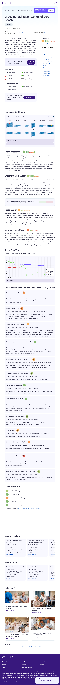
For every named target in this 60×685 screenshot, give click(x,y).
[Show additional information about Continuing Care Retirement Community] (13, 76)
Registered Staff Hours (48, 54)
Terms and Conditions (27, 667)
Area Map (45, 69)
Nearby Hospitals (47, 71)
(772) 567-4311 (9, 554)
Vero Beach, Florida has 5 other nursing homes (29, 508)
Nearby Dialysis (46, 73)
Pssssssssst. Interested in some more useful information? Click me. (47, 680)
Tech (3, 667)
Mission (4, 664)
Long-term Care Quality (48, 61)
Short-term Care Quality (48, 58)
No (51, 202)
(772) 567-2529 (32, 578)
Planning (23, 664)
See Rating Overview (46, 43)
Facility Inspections (47, 56)
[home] (7, 3)
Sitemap (42, 664)
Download (51, 10)
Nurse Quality (46, 59)
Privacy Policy (43, 661)
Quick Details (46, 50)
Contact (4, 661)
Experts (23, 661)
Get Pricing (30, 62)
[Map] (30, 523)
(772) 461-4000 (32, 554)
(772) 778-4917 (9, 578)
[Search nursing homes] (54, 3)
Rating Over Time (47, 63)
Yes (43, 202)
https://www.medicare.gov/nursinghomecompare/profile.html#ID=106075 (23, 646)
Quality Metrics (46, 65)
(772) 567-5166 (22, 32)
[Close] (57, 680)
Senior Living (11, 10)
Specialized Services (48, 52)
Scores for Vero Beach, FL (49, 67)
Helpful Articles (46, 75)
